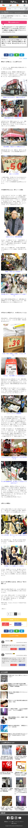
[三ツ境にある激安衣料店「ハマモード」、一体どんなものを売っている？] (21, 54)
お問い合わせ (14, 823)
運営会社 (6, 821)
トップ (3, 8)
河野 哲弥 (25, 58)
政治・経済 (9, 8)
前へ (9, 613)
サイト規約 (11, 821)
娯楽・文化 (21, 8)
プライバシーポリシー (19, 821)
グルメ (15, 8)
